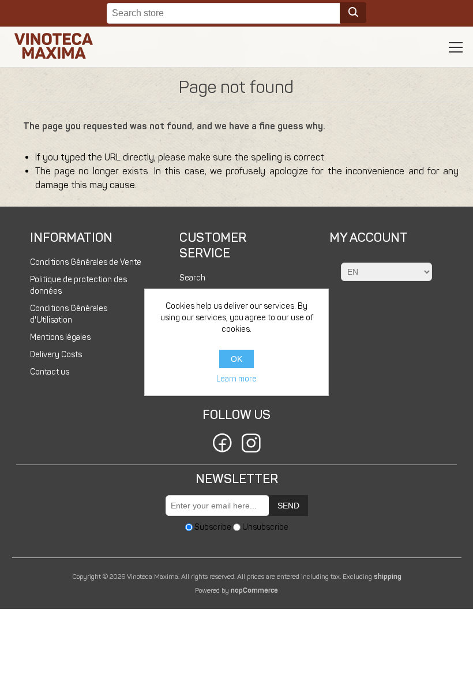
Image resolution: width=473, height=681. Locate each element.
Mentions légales (60, 337)
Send (288, 505)
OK (236, 359)
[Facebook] (222, 445)
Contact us (49, 372)
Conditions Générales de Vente (85, 262)
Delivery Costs (56, 355)
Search (192, 278)
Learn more (236, 379)
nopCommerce (254, 590)
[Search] (353, 12)
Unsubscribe (265, 527)
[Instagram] (250, 445)
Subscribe (212, 527)
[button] (455, 47)
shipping (387, 577)
